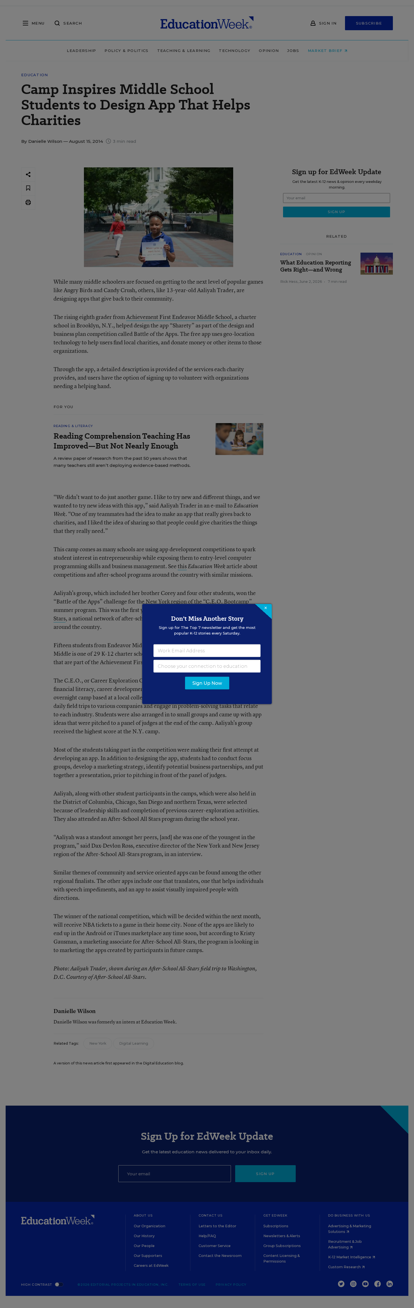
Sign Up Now (207, 683)
